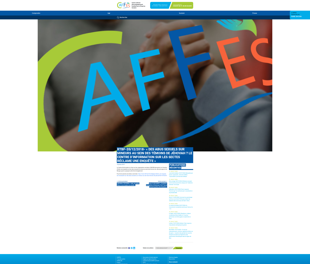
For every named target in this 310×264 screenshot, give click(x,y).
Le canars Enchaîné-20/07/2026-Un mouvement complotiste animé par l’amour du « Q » (181, 207)
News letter (172, 259)
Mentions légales (173, 257)
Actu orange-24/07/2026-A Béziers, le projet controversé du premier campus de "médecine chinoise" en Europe (181, 182)
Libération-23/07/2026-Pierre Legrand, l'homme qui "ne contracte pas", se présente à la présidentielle (180, 191)
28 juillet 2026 (173, 187)
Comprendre (36, 13)
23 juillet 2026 (173, 203)
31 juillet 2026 (173, 171)
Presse (254, 13)
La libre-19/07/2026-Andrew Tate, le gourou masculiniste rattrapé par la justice (180, 224)
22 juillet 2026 (173, 211)
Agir (109, 13)
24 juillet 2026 (173, 195)
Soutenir (182, 13)
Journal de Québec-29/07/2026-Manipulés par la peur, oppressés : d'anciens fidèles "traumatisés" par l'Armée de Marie (181, 174)
